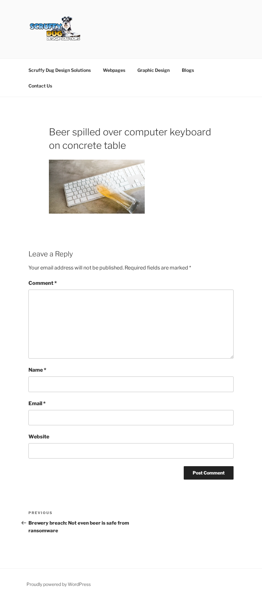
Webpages (114, 70)
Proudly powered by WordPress (59, 584)
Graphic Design (153, 70)
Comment (42, 283)
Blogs (188, 70)
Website (38, 437)
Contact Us (40, 85)
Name (37, 370)
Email (37, 403)
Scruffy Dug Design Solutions (59, 70)
